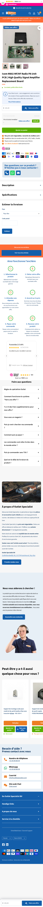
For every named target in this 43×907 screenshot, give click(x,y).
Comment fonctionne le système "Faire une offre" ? (16, 398)
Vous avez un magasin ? (13, 417)
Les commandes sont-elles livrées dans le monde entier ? (19, 444)
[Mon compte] (34, 13)
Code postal (6, 219)
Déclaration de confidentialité (22, 860)
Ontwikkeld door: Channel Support (21, 831)
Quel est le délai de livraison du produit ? (16, 461)
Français (5, 838)
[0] (38, 13)
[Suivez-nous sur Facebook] (3, 844)
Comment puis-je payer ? (13, 435)
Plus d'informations (14, 102)
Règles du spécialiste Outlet (15, 389)
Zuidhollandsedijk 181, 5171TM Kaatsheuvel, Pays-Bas (18, 555)
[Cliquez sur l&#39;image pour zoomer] (39, 28)
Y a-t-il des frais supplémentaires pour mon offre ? (19, 408)
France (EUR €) (18, 838)
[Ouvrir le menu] (3, 13)
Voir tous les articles (21, 253)
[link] (15, 708)
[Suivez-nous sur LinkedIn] (7, 844)
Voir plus (15, 723)
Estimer (7, 231)
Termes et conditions (7, 860)
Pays (3, 209)
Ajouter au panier (21, 130)
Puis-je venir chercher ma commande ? (18, 426)
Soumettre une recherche (14, 617)
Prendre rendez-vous (11, 562)
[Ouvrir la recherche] (30, 13)
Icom (3, 84)
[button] (5, 44)
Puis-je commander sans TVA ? (16, 452)
